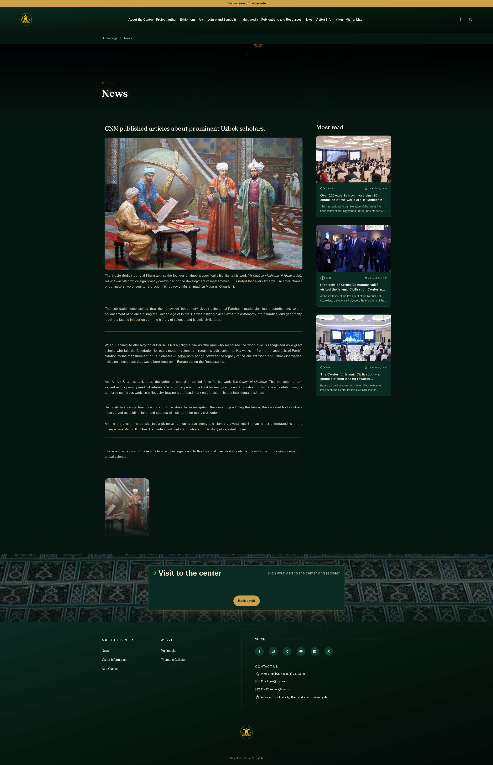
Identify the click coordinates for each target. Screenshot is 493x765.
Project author (166, 19)
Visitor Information (329, 19)
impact (135, 320)
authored (111, 393)
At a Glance (110, 668)
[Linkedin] (315, 651)
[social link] (328, 651)
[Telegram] (287, 651)
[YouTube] (301, 651)
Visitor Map (354, 19)
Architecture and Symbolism (219, 19)
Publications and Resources (281, 19)
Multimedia (250, 19)
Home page (109, 38)
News (309, 19)
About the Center (140, 19)
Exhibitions (188, 19)
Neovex (257, 758)
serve (182, 356)
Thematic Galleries (173, 659)
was (120, 429)
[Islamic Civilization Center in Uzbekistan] (25, 19)
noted (242, 281)
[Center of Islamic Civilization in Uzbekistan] (246, 732)
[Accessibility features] (460, 19)
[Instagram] (273, 651)
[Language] (470, 19)
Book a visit (246, 600)
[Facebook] (259, 651)
